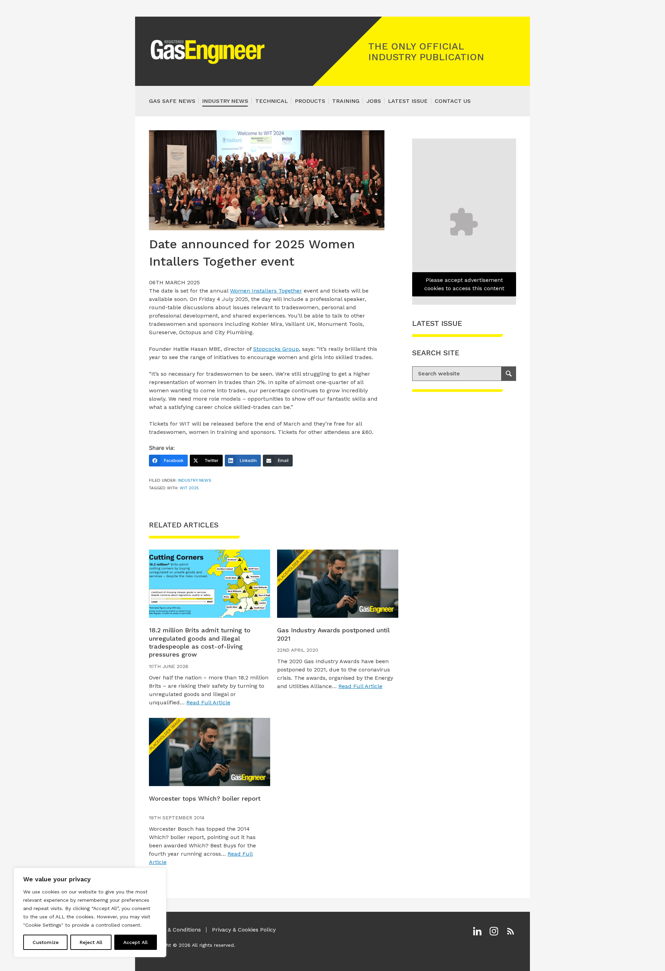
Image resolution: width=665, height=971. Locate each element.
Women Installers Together (266, 290)
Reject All (91, 942)
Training (346, 101)
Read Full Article (208, 702)
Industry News (225, 101)
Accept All (135, 942)
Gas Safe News (172, 101)
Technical (271, 101)
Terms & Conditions (175, 929)
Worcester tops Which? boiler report (204, 798)
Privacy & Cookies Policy (244, 929)
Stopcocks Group (276, 349)
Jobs (373, 101)
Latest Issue (408, 101)
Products (310, 101)
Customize (46, 942)
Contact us (453, 101)
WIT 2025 (189, 488)
